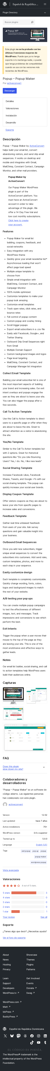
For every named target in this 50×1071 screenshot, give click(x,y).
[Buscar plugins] (32, 22)
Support (7, 983)
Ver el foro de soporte (14, 937)
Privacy (6, 969)
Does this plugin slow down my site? (13, 767)
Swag (30, 993)
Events (29, 983)
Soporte (10, 129)
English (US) (41, 845)
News (6, 959)
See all (44, 917)
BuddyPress (10, 1016)
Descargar (10, 91)
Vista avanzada (11, 870)
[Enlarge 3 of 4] (20, 710)
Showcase (31, 954)
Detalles (10, 101)
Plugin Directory (10, 12)
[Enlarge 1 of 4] (20, 691)
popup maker (40, 857)
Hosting (7, 964)
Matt (7, 1006)
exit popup (26, 851)
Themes (30, 959)
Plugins (29, 964)
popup (43, 851)
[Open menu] (45, 4)
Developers (8, 988)
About (6, 954)
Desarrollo (11, 122)
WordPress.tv (11, 993)
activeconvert (14, 83)
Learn (5, 978)
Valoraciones (12, 108)
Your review (9, 917)
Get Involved (33, 978)
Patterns (30, 969)
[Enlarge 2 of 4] (43, 691)
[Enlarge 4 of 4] (43, 726)
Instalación (11, 115)
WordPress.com (12, 1002)
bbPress (8, 1011)
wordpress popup (38, 862)
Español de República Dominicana (26, 1029)
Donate (31, 988)
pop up (35, 851)
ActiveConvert (37, 145)
